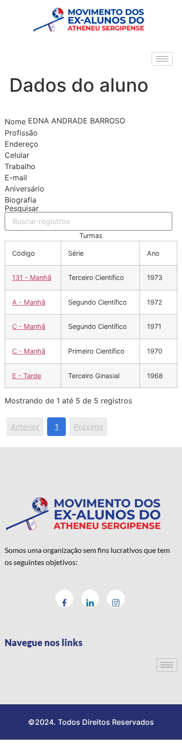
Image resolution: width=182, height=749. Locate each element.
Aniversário (24, 188)
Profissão (21, 132)
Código (23, 253)
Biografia (20, 200)
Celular (17, 155)
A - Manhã (28, 302)
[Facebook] (64, 598)
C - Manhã (28, 326)
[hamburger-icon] (162, 59)
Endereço (21, 144)
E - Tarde (26, 376)
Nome (15, 121)
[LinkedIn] (90, 598)
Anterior (25, 426)
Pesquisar (22, 208)
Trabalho (20, 166)
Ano (153, 253)
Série (76, 253)
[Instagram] (115, 598)
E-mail (16, 177)
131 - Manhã (31, 277)
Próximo (88, 426)
